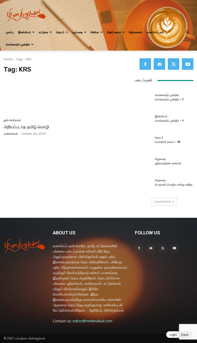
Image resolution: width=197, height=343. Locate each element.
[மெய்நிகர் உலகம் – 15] (143, 140)
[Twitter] (173, 64)
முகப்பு (10, 32)
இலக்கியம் (24, 32)
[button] (187, 32)
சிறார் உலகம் (114, 32)
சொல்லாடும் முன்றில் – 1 (169, 99)
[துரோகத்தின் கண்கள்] (143, 161)
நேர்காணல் (135, 32)
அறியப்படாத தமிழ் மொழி (26, 126)
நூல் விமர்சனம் (12, 120)
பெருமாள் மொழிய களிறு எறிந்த (174, 184)
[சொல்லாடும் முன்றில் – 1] (143, 97)
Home (8, 59)
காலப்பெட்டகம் (155, 32)
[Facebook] (145, 64)
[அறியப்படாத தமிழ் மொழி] (34, 96)
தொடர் (60, 32)
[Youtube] (187, 64)
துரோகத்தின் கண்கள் (168, 163)
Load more (162, 201)
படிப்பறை (77, 32)
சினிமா (95, 32)
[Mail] (159, 64)
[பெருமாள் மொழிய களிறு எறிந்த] (143, 182)
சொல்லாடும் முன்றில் (18, 44)
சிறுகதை (160, 159)
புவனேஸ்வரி (11, 133)
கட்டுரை (43, 32)
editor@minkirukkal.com (92, 320)
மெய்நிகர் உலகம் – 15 (167, 142)
